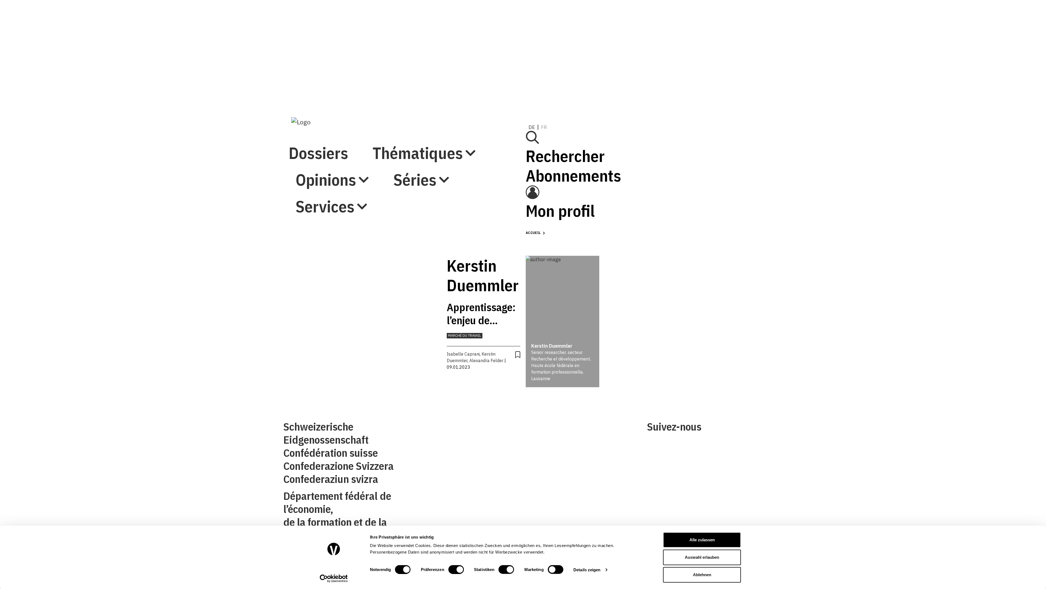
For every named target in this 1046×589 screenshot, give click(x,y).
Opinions (326, 72)
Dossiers (318, 18)
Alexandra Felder (486, 360)
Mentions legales (544, 429)
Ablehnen (702, 574)
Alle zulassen (702, 539)
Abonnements (654, 57)
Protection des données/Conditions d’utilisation (576, 446)
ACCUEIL (533, 233)
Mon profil (641, 93)
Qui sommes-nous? (425, 429)
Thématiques (341, 45)
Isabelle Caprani (463, 354)
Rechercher (646, 38)
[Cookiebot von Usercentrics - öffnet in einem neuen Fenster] (334, 578)
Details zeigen (586, 569)
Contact (413, 446)
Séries (317, 99)
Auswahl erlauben (702, 557)
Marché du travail (464, 335)
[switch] (456, 569)
